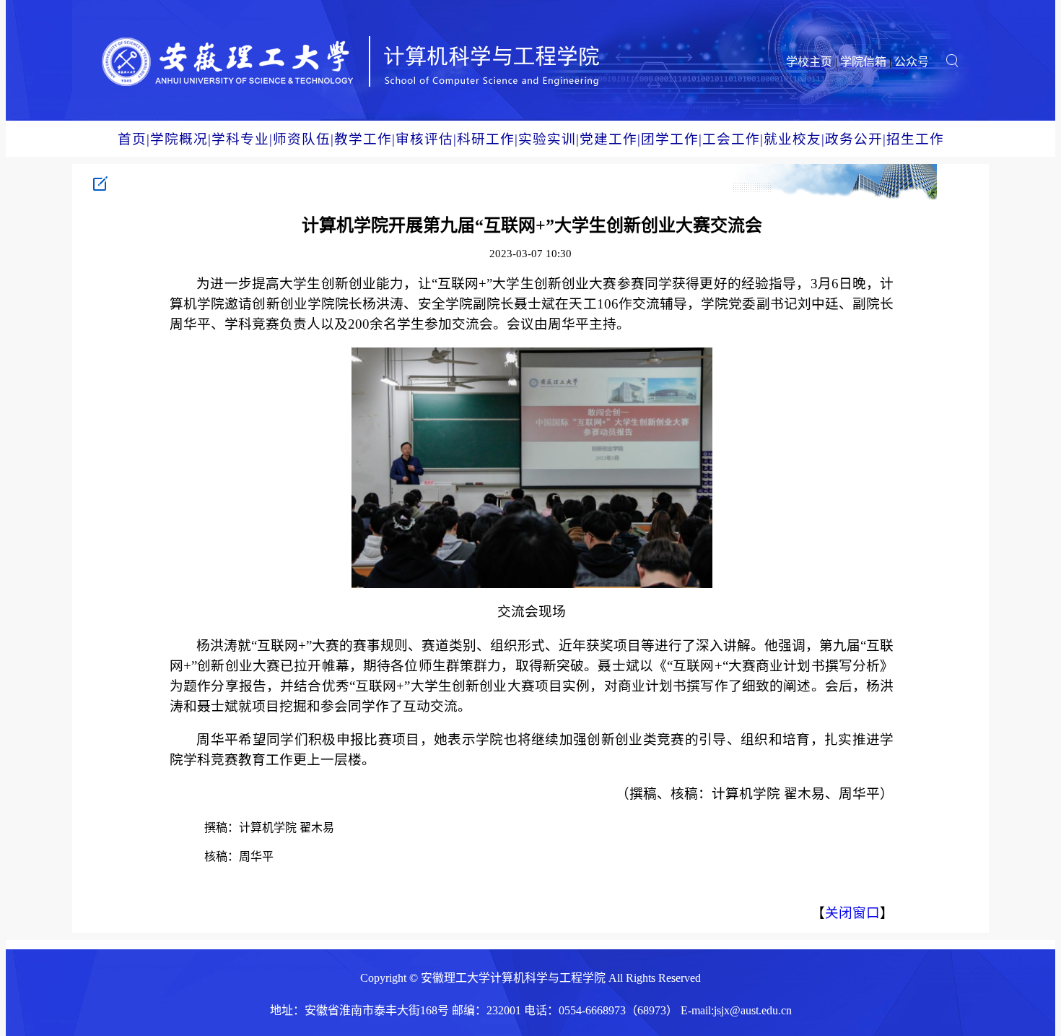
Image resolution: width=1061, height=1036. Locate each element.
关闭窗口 (852, 912)
